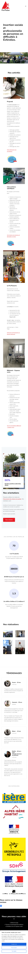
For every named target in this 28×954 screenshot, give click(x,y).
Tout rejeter (14, 951)
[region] (14, 942)
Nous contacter (9, 520)
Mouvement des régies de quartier (12, 499)
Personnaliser (14, 947)
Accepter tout (14, 944)
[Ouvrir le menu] (25, 6)
